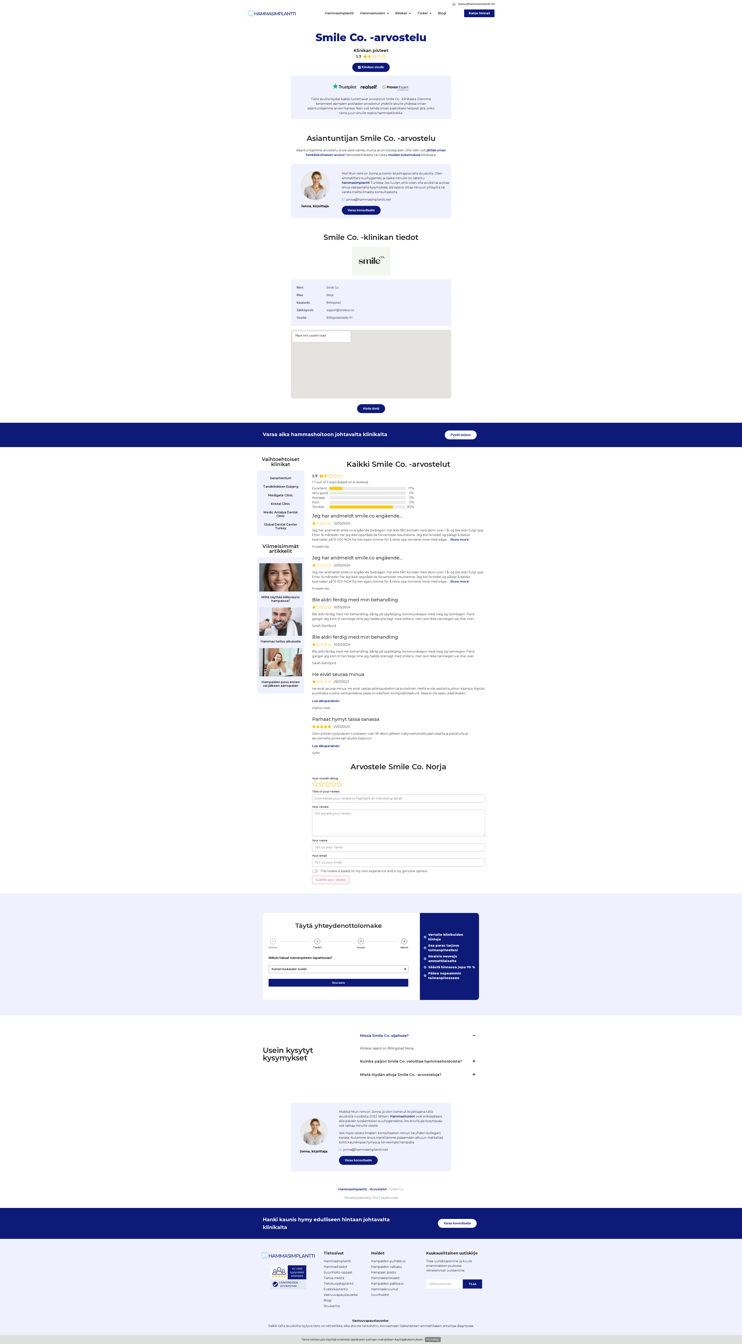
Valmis (404, 947)
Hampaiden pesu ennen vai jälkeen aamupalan (281, 684)
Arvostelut (378, 1189)
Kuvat (361, 947)
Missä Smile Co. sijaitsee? (384, 1035)
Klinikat (401, 13)
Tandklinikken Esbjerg (280, 486)
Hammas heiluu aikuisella (281, 641)
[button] (417, 1035)
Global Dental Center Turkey (280, 526)
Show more (459, 539)
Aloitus (273, 947)
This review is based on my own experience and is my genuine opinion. (374, 871)
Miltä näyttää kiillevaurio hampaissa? (280, 599)
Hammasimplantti (339, 13)
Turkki (422, 13)
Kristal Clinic (280, 504)
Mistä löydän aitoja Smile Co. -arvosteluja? (400, 1074)
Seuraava (338, 982)
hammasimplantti (356, 183)
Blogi (442, 13)
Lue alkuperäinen (326, 701)
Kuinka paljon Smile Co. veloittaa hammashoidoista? (411, 1061)
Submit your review (330, 880)
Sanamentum (280, 478)
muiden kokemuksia (404, 155)
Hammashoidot (372, 13)
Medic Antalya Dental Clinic (281, 514)
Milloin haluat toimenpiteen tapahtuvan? (300, 958)
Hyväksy (432, 1339)
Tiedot (317, 947)
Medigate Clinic (280, 495)
